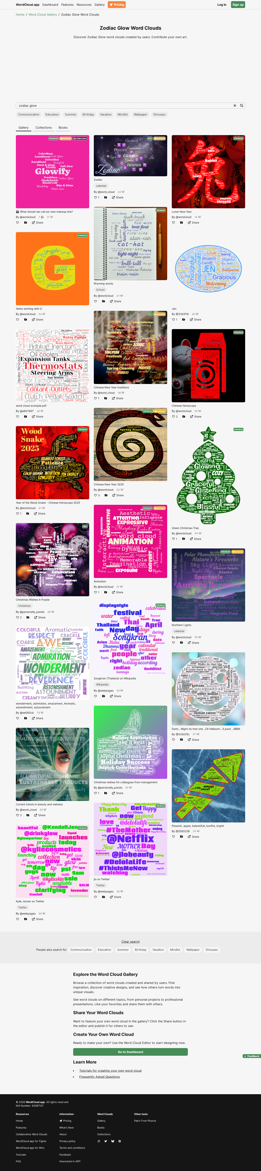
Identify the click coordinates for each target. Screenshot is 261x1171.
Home (20, 14)
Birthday (88, 114)
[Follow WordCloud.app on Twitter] (106, 1141)
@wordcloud (28, 217)
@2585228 (183, 831)
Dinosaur (159, 114)
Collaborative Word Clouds (31, 1134)
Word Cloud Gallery (43, 14)
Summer (70, 114)
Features (67, 4)
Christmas (24, 605)
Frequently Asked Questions (99, 1077)
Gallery (100, 4)
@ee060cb (27, 712)
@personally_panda (32, 611)
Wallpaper (140, 114)
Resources (84, 4)
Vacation (106, 114)
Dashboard (50, 4)
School (100, 289)
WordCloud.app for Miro (30, 1147)
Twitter (22, 907)
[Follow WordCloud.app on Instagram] (99, 1141)
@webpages (28, 913)
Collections (44, 127)
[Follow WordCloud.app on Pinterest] (120, 1141)
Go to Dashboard (130, 1052)
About (63, 1134)
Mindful (123, 114)
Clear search (131, 941)
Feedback (65, 1154)
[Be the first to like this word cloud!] (17, 222)
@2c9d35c (183, 734)
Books (63, 127)
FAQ (18, 1161)
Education (52, 114)
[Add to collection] (25, 222)
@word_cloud (28, 809)
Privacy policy (67, 1141)
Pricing (119, 4)
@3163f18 (182, 314)
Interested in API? (70, 1161)
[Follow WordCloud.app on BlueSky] (113, 1141)
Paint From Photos (145, 1120)
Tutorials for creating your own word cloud (110, 1070)
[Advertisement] (130, 71)
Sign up (238, 4)
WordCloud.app (27, 4)
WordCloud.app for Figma (31, 1141)
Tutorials (21, 1154)
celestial (101, 185)
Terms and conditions (72, 1147)
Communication (28, 114)
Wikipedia (102, 684)
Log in (221, 4)
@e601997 (27, 411)
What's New (66, 1127)
